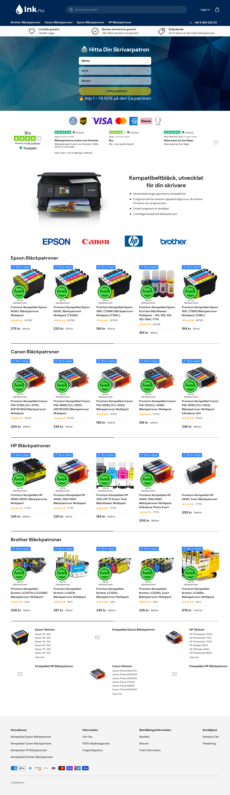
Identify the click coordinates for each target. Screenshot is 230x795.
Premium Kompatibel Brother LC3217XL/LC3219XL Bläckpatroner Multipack (29, 593)
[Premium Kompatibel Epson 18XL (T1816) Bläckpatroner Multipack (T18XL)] (200, 284)
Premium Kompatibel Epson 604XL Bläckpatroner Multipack (29, 311)
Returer (144, 743)
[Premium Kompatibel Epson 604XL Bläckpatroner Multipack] (29, 284)
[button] (217, 9)
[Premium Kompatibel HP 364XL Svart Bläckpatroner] (200, 471)
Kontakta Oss (211, 737)
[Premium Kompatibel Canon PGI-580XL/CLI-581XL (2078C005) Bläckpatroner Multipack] (72, 377)
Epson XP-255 (43, 649)
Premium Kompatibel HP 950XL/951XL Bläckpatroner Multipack (29, 499)
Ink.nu (21, 782)
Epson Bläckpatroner (90, 22)
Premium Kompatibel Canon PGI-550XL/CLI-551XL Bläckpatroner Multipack (114, 405)
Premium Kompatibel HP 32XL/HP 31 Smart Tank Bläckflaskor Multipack (112, 499)
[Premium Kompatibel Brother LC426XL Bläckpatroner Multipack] (200, 565)
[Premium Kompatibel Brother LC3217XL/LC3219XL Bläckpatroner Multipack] (29, 565)
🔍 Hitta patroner (115, 91)
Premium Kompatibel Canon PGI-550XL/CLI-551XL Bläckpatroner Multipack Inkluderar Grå (200, 407)
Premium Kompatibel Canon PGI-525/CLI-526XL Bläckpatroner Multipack (157, 405)
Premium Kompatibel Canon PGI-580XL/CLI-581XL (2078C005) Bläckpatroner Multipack (72, 407)
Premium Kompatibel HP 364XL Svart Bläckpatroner (200, 497)
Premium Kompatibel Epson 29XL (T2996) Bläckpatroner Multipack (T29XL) (114, 311)
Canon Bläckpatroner (59, 22)
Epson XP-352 (43, 634)
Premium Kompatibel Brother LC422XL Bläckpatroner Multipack (70, 593)
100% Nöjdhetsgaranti (96, 743)
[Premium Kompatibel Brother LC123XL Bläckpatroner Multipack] (115, 565)
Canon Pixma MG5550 (124, 674)
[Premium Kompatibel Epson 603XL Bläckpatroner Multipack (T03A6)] (72, 284)
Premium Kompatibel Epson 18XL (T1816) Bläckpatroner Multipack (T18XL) (200, 311)
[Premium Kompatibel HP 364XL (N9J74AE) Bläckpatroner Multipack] (72, 471)
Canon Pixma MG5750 (124, 670)
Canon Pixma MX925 (123, 685)
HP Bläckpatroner (120, 22)
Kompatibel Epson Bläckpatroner (31, 737)
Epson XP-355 (43, 645)
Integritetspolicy (93, 750)
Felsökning (209, 743)
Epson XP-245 (43, 637)
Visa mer (39, 657)
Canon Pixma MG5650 (124, 678)
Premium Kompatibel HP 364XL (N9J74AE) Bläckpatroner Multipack (70, 499)
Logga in (205, 9)
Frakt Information (150, 750)
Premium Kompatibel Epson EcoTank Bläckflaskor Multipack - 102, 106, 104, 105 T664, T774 (157, 313)
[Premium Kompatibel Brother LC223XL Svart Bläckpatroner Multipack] (157, 565)
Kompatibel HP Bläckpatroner (29, 750)
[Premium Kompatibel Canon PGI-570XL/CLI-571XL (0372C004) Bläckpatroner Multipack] (29, 377)
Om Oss (87, 737)
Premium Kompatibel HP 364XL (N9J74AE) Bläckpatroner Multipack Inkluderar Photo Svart (155, 501)
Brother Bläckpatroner (26, 22)
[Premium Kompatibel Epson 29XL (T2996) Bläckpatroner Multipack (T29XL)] (115, 284)
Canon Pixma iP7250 (123, 682)
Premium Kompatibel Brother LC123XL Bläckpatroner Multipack (112, 593)
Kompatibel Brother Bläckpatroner (32, 757)
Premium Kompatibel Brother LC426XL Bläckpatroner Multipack (198, 593)
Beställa (144, 737)
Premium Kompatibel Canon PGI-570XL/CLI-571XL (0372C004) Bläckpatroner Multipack (29, 407)
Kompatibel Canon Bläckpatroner (31, 743)
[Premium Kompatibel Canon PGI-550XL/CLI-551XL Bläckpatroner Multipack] (115, 377)
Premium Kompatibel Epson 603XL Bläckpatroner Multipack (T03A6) (72, 311)
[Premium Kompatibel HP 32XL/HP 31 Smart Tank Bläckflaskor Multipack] (115, 471)
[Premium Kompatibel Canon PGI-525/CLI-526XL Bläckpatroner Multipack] (157, 377)
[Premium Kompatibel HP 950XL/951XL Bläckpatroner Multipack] (29, 471)
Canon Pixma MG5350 (124, 689)
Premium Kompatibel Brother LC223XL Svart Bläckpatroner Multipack (155, 593)
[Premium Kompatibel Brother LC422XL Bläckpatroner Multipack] (72, 565)
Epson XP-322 (43, 652)
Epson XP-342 (43, 641)
